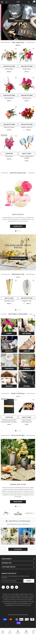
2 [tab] (16, 37)
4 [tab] (19, 37)
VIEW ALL (18, 45)
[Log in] (29, 2)
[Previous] (1, 536)
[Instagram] (7, 587)
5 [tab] (21, 37)
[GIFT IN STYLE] (18, 193)
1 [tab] (14, 37)
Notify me (9, 153)
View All (18, 277)
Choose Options (9, 66)
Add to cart (26, 153)
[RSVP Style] (9, 326)
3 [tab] (17, 37)
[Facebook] (3, 587)
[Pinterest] (12, 587)
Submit (28, 581)
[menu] (2, 2)
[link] (10, 632)
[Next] (34, 513)
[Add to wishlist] (16, 49)
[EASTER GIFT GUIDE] (18, 460)
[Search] (7, 2)
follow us (18, 549)
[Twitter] (16, 587)
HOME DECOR (18, 21)
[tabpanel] (18, 22)
